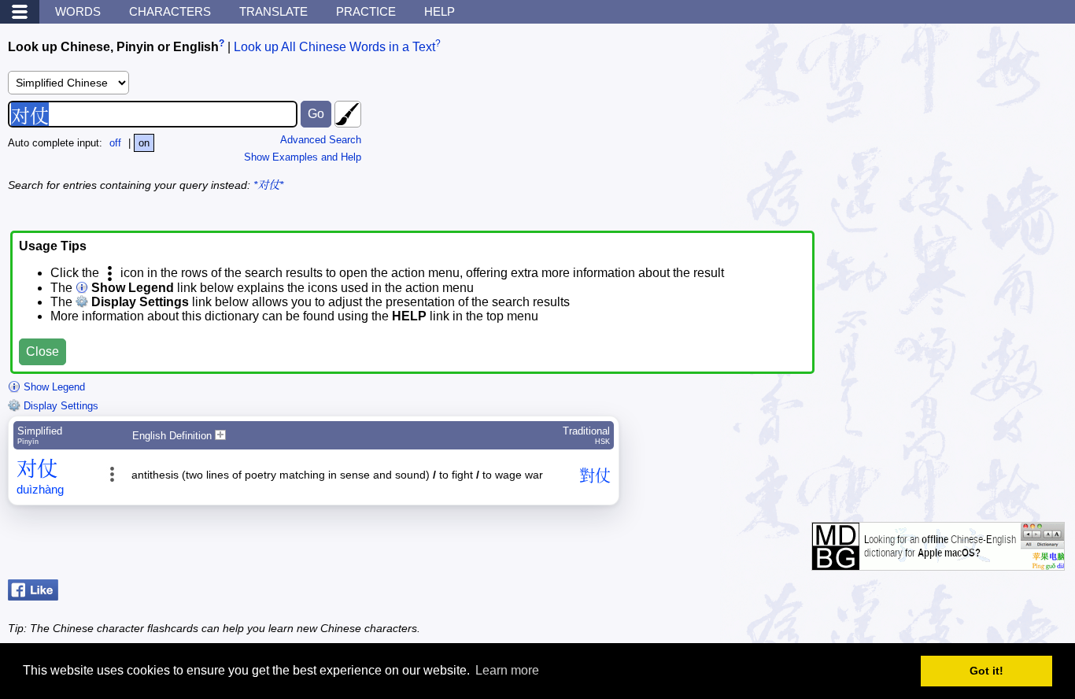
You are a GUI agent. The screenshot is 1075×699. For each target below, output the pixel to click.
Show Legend (52, 387)
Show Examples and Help (302, 157)
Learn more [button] (507, 670)
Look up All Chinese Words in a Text (334, 47)
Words (78, 11)
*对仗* (268, 185)
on (144, 143)
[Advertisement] (949, 129)
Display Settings (59, 406)
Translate (273, 11)
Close (42, 351)
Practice (366, 11)
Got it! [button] (986, 670)
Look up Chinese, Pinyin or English (113, 47)
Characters (170, 11)
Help (439, 11)
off (115, 143)
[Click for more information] (938, 562)
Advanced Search (320, 140)
